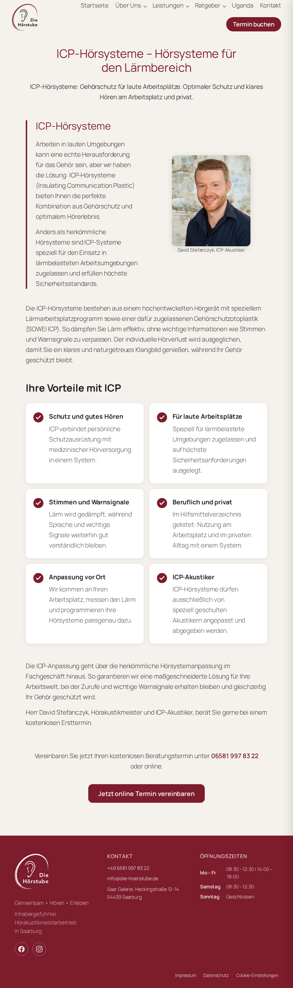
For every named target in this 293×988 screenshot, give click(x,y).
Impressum (185, 975)
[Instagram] (39, 949)
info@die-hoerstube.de (132, 878)
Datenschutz (216, 975)
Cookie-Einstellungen (257, 975)
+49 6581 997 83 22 (128, 868)
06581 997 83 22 (235, 755)
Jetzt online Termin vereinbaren (146, 793)
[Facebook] (21, 949)
